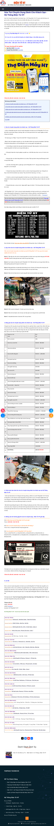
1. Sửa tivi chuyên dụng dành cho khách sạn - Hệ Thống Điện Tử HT (21, 104)
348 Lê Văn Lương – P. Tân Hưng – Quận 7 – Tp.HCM (17, 812)
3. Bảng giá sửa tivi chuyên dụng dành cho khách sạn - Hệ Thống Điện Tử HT (23, 109)
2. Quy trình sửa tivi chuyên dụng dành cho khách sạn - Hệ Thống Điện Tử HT (23, 106)
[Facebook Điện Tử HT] (25, 738)
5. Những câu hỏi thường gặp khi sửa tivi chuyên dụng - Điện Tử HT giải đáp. (23, 116)
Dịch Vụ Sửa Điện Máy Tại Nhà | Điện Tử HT (17, 787)
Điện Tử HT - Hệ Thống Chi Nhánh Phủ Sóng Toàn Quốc (20, 790)
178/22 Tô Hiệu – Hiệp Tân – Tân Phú (14, 806)
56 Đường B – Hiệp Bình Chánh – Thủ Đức (15, 803)
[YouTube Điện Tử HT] (28, 738)
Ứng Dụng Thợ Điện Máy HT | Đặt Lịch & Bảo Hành (19, 785)
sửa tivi (27, 24)
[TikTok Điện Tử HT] (22, 738)
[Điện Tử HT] (3, 3)
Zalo (32, 738)
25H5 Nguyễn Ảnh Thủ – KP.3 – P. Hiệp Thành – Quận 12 (18, 809)
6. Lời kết (7, 119)
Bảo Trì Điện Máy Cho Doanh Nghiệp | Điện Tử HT (19, 782)
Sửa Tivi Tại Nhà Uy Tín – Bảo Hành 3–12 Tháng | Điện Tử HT (29, 752)
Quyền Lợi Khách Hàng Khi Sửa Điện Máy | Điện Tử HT (20, 792)
